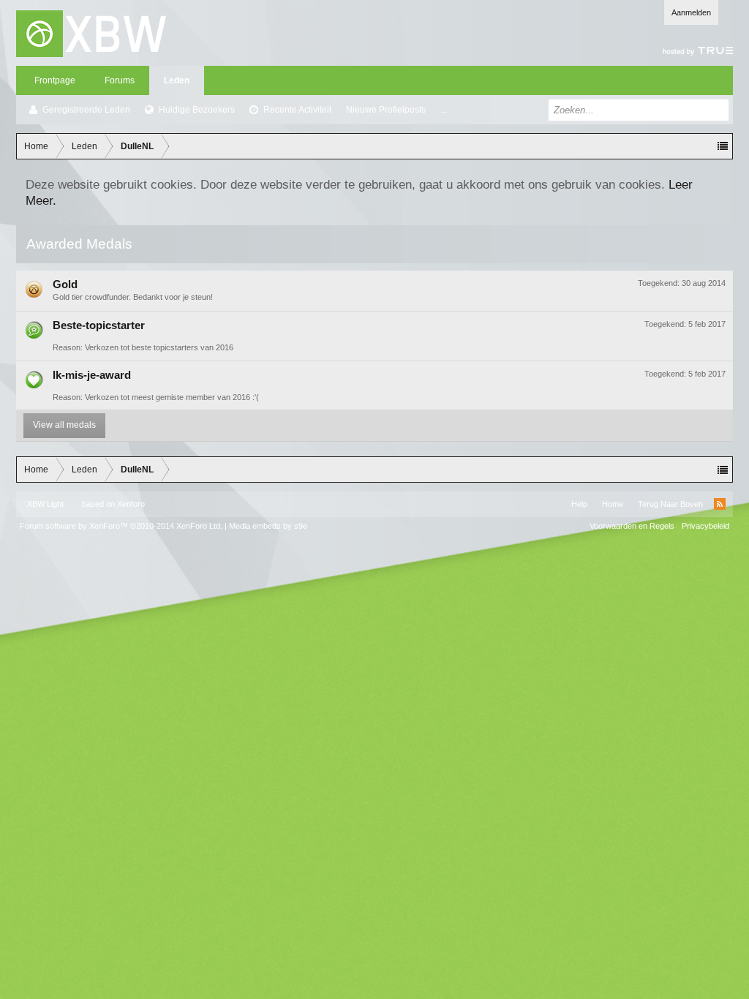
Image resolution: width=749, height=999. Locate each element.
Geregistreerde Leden (86, 110)
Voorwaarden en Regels (632, 525)
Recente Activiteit (297, 110)
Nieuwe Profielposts (386, 110)
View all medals (64, 425)
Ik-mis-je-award (92, 375)
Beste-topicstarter (99, 325)
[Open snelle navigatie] (723, 146)
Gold (65, 284)
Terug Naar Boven (670, 503)
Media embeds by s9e (268, 525)
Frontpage (54, 80)
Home (612, 503)
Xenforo (131, 503)
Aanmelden (691, 12)
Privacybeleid (705, 525)
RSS (720, 504)
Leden (176, 80)
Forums (120, 80)
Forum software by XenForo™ (121, 525)
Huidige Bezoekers (197, 110)
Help (579, 503)
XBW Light (45, 503)
